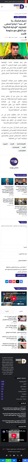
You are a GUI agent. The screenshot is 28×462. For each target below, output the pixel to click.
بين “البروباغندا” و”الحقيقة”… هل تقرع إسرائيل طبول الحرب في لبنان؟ (9, 345)
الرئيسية (23, 14)
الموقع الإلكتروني (22, 260)
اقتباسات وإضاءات (22, 391)
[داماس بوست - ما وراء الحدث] (19, 6)
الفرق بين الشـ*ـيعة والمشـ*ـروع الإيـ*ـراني (11, 326)
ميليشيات (15, 147)
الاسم (25, 247)
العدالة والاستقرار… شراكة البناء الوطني (16, 332)
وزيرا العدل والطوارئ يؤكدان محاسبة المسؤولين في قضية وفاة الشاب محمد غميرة (21, 189)
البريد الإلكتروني (22, 254)
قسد (23, 147)
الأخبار (24, 384)
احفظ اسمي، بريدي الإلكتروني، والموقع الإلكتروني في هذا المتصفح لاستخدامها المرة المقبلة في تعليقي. (16, 269)
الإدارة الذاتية (21, 144)
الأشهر (21, 311)
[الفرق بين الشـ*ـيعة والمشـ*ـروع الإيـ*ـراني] (22, 328)
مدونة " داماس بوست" (21, 399)
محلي (16, 17)
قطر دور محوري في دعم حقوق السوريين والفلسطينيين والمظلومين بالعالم (9, 318)
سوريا (5, 144)
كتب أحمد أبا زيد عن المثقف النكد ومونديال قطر (9, 337)
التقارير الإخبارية (18, 14)
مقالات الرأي (23, 386)
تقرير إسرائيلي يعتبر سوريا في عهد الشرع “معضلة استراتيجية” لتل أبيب (8, 201)
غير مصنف (23, 389)
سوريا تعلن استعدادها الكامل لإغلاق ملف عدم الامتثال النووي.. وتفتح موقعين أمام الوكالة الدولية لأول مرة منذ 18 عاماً (21, 210)
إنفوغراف (24, 394)
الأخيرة (7, 311)
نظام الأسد (22, 150)
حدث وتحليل (23, 396)
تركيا (11, 144)
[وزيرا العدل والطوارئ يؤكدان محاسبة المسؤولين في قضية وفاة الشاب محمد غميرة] (21, 181)
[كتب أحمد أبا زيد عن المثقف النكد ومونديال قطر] (22, 339)
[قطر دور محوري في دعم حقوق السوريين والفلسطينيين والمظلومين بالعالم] (22, 318)
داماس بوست (21, 37)
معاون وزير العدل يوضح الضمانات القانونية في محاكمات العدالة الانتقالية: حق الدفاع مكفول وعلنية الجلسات (7, 190)
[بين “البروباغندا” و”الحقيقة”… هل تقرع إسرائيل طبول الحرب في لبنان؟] (22, 346)
